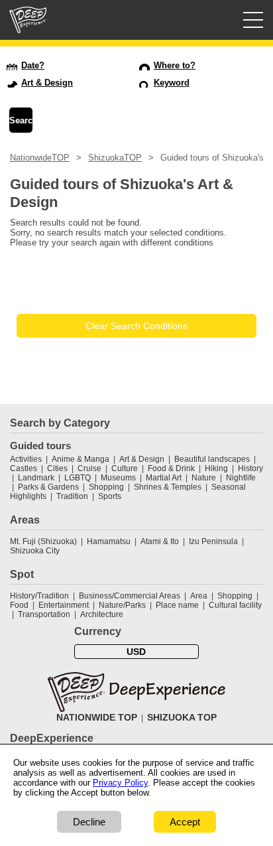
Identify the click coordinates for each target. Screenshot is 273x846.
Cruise (89, 468)
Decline (89, 821)
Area (198, 595)
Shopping (106, 487)
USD (136, 651)
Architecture (101, 614)
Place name (178, 605)
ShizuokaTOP (115, 158)
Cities (57, 468)
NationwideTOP (40, 158)
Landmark (36, 477)
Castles (23, 468)
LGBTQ (77, 477)
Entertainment (63, 605)
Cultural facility (235, 605)
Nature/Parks (122, 605)
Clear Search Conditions (136, 325)
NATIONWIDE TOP (96, 717)
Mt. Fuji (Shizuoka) (43, 541)
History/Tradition (39, 595)
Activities (26, 459)
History (250, 468)
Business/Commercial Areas (129, 595)
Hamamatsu (109, 541)
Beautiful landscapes (212, 459)
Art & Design (141, 459)
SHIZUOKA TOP (182, 717)
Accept (185, 821)
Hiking (216, 468)
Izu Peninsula (213, 541)
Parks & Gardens (48, 487)
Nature (203, 477)
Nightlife (241, 477)
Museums (118, 477)
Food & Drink (171, 468)
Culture (124, 468)
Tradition (72, 496)
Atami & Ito (159, 541)
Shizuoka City (35, 550)
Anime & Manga (80, 459)
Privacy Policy (120, 783)
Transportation (44, 614)
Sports (109, 496)
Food (19, 605)
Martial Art (164, 477)
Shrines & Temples (167, 487)
